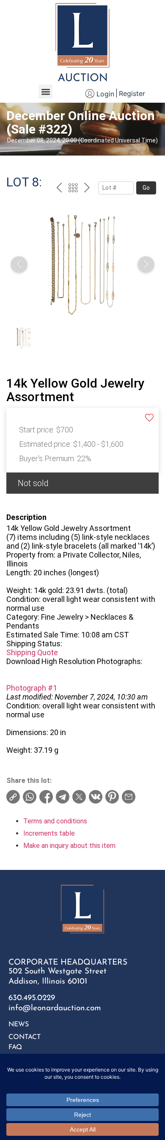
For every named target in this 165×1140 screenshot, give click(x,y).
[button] (45, 91)
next (87, 189)
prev (59, 189)
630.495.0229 (31, 998)
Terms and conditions (55, 821)
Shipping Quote (32, 652)
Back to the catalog (73, 189)
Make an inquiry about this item (69, 846)
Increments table (49, 833)
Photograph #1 (31, 687)
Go (146, 187)
